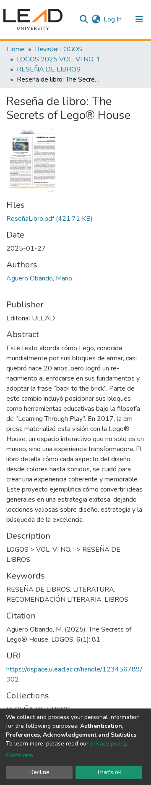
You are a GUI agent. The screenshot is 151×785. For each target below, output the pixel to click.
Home (16, 49)
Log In (113, 19)
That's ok (108, 772)
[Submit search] (83, 19)
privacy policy (108, 744)
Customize (19, 755)
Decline (39, 772)
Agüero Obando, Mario (39, 278)
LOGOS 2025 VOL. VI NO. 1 (58, 59)
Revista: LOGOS (58, 49)
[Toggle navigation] (139, 19)
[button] (96, 19)
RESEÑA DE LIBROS (49, 69)
